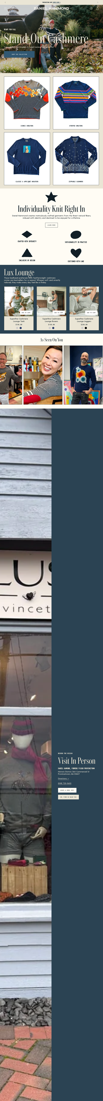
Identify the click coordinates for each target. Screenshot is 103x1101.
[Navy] (21, 328)
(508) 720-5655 (64, 783)
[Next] (98, 2)
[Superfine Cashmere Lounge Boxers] (51, 301)
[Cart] (97, 8)
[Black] (86, 328)
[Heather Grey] (17, 328)
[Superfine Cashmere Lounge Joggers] (84, 301)
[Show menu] (5, 8)
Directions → (63, 778)
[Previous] (5, 2)
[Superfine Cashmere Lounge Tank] (19, 301)
